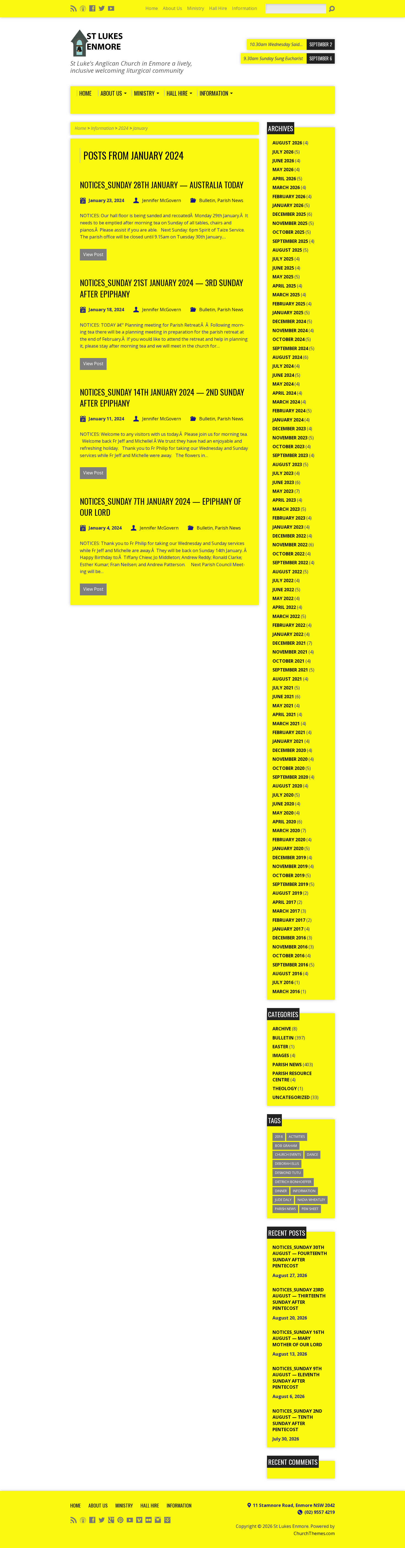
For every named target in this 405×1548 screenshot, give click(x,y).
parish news (285, 1208)
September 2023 (290, 455)
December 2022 (289, 536)
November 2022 (289, 545)
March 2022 (286, 616)
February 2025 (288, 304)
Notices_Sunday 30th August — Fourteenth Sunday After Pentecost (299, 1256)
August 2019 (287, 893)
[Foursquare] (167, 1520)
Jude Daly (283, 1199)
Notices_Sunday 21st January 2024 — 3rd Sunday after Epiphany (161, 288)
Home (151, 8)
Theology (284, 1088)
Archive (281, 1029)
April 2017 (284, 902)
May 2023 (282, 491)
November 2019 (289, 866)
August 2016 (287, 974)
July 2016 (282, 982)
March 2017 (286, 911)
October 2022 (288, 554)
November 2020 (289, 759)
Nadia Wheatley (311, 1199)
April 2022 (284, 607)
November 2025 (289, 223)
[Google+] (111, 1520)
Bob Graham (286, 1145)
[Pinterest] (120, 1520)
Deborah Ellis (287, 1163)
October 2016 (288, 956)
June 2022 (283, 590)
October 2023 (288, 447)
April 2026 (284, 179)
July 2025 (282, 259)
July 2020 (282, 795)
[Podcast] (83, 8)
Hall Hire (218, 8)
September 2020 (290, 777)
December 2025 (289, 214)
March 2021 (286, 724)
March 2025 (286, 295)
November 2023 (289, 438)
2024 (123, 128)
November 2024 (289, 330)
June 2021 (283, 697)
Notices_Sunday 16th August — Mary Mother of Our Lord (298, 1338)
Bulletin (207, 200)
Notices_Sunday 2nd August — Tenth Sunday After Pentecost (297, 1420)
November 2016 (289, 947)
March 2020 (286, 830)
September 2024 (290, 348)
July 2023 (282, 473)
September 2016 (290, 965)
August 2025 (287, 250)
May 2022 (282, 598)
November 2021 (289, 652)
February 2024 (288, 411)
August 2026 (287, 143)
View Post (93, 254)
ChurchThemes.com (314, 1533)
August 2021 (287, 679)
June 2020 (283, 804)
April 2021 (284, 714)
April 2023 (284, 500)
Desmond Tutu (288, 1172)
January (140, 128)
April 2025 (284, 286)
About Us (172, 8)
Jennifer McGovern (161, 200)
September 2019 (290, 884)
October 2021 (288, 661)
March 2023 (286, 509)
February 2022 (288, 625)
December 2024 (289, 321)
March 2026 (286, 187)
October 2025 (288, 232)
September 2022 (290, 563)
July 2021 (282, 688)
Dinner (281, 1191)
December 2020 (289, 750)
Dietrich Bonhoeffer (293, 1181)
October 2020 (288, 768)
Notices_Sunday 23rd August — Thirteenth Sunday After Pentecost (299, 1299)
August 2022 (287, 572)
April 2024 (284, 393)
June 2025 (283, 268)
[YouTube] (111, 8)
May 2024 (282, 384)
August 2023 (287, 464)
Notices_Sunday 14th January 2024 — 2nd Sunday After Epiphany (162, 397)
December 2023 (289, 429)
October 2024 (288, 339)
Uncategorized (291, 1097)
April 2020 (284, 822)
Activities (297, 1136)
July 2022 (282, 580)
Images (280, 1055)
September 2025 (290, 241)
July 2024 (282, 366)
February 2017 (288, 920)
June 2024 (283, 375)
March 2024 (286, 402)
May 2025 (282, 277)
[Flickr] (148, 1520)
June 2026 (283, 161)
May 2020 (282, 813)
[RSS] (74, 8)
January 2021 (287, 741)
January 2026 (287, 205)
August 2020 (287, 786)
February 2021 (288, 732)
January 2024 (287, 420)
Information (244, 8)
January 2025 (287, 313)
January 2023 (287, 527)
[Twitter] (102, 8)
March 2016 (286, 991)
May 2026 (282, 169)
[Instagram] (158, 1520)
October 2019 (288, 875)
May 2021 (282, 706)
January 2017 (287, 929)
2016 (279, 1136)
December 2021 (289, 643)
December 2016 (289, 938)
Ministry (195, 8)
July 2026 (282, 152)
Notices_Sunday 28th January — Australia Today (161, 184)
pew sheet (310, 1208)
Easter (280, 1047)
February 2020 (288, 840)
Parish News (230, 200)
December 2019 (289, 857)
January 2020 (287, 848)
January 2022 (287, 634)
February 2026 (288, 197)
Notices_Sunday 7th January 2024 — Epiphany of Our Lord (160, 506)
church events (288, 1154)
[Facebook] (92, 8)
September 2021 (290, 670)
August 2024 (287, 357)
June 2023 (283, 482)
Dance (312, 1154)
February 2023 (288, 518)
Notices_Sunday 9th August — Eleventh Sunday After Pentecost (297, 1378)
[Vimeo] (139, 1520)
